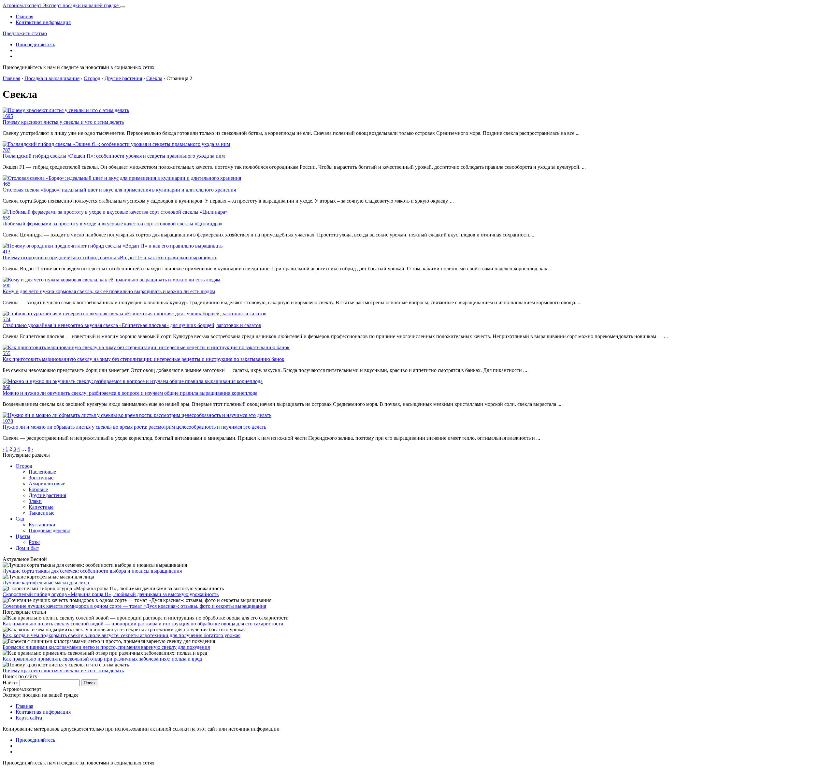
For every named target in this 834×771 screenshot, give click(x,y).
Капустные (41, 507)
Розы (34, 542)
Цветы (23, 536)
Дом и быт (27, 548)
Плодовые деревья (49, 530)
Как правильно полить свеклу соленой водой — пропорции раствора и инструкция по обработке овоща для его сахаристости (143, 623)
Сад (20, 518)
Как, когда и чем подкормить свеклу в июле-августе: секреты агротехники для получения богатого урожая (121, 635)
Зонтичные (41, 477)
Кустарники (42, 524)
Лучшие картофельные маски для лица (46, 582)
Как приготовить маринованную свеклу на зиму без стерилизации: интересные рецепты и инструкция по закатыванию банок (143, 359)
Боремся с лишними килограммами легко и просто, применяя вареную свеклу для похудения (106, 647)
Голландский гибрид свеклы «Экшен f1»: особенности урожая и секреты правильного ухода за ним (114, 156)
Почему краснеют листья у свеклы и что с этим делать (63, 122)
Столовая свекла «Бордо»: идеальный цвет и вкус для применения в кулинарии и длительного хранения (119, 190)
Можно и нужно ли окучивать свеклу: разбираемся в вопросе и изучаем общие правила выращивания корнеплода (130, 393)
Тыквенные (41, 513)
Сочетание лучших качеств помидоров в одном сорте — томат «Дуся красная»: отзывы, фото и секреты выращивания (134, 606)
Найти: (10, 682)
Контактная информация (43, 22)
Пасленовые (42, 472)
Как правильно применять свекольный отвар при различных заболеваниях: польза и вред (102, 659)
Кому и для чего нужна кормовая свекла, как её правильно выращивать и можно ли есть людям (109, 291)
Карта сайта (29, 718)
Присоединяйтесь (35, 44)
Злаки (35, 501)
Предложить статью (25, 33)
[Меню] (122, 7)
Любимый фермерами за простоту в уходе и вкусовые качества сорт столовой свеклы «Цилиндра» (113, 223)
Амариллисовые (47, 483)
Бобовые (38, 489)
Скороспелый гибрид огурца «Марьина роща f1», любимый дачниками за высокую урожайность (111, 594)
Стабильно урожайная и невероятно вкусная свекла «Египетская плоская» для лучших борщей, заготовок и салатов (132, 325)
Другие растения (47, 495)
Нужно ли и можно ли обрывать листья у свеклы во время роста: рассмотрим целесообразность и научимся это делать (134, 427)
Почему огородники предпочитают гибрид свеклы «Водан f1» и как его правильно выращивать (110, 257)
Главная (24, 16)
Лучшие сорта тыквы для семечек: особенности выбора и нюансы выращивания (92, 571)
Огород (24, 466)
